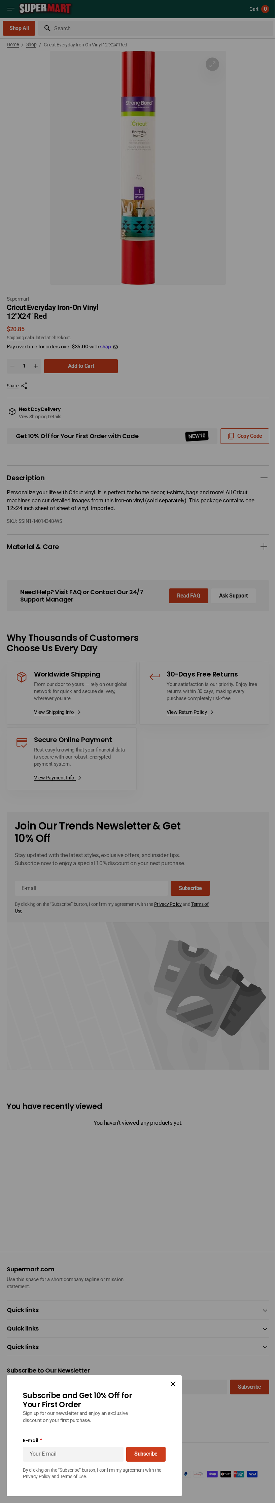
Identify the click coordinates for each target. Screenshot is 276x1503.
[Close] (173, 1384)
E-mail (30, 1440)
